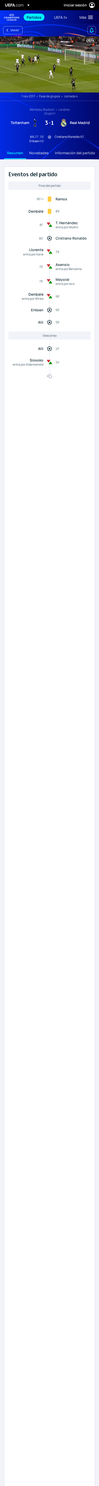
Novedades (39, 153)
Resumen (15, 153)
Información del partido (75, 153)
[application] (49, 64)
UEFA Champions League (11, 17)
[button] (85, 17)
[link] (34, 17)
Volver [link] (14, 30)
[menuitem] (36, 17)
